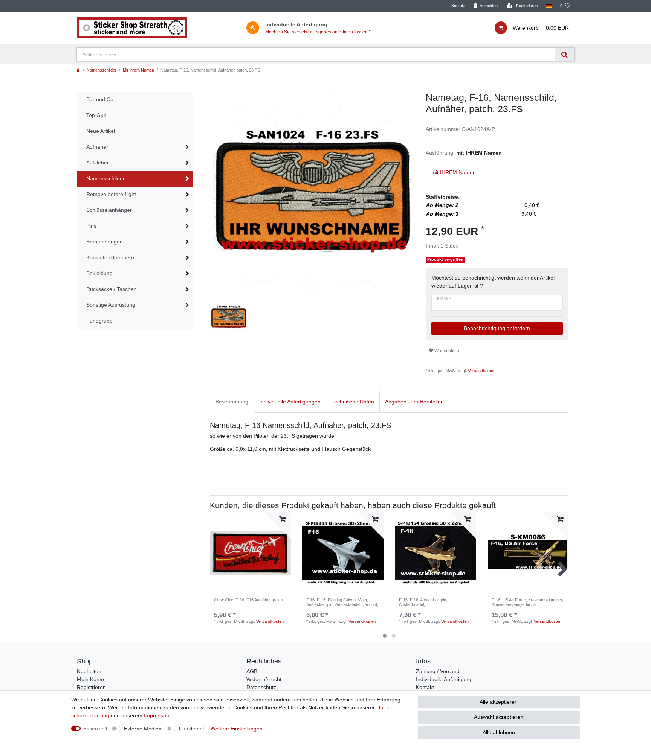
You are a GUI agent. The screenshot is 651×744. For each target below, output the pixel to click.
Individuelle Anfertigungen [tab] (290, 402)
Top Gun (96, 115)
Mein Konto (90, 679)
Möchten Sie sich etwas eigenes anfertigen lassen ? (318, 32)
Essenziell (95, 729)
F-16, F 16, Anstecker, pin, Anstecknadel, (423, 602)
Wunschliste (446, 350)
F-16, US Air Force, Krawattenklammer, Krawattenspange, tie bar (527, 602)
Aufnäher (97, 147)
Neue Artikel (100, 131)
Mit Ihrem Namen (138, 70)
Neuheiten (89, 671)
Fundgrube (99, 321)
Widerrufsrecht (263, 679)
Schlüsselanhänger (109, 210)
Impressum (157, 715)
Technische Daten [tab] (353, 402)
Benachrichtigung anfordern (497, 328)
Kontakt (458, 5)
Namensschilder (101, 70)
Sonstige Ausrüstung (110, 305)
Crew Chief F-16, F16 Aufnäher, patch (248, 600)
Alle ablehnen (499, 732)
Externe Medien (143, 729)
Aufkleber (97, 163)
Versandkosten (481, 370)
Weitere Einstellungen (237, 729)
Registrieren (91, 687)
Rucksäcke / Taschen (111, 289)
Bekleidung (99, 273)
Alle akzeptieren (499, 702)
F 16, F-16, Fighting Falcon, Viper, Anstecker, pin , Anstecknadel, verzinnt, (342, 602)
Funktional (191, 729)
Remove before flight (111, 194)
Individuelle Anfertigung (443, 679)
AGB (251, 671)
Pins (91, 226)
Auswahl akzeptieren (498, 717)
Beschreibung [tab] (231, 402)
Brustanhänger (104, 242)
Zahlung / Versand (438, 671)
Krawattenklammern (110, 257)
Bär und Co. (100, 99)
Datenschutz (261, 687)
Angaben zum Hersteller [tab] (414, 402)
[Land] (549, 6)
